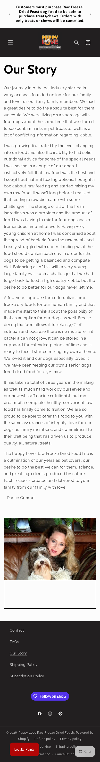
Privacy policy (71, 739)
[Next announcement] (90, 13)
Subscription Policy (27, 676)
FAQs (14, 642)
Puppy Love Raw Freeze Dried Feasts (47, 732)
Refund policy (45, 739)
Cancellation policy (70, 754)
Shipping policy (67, 746)
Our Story (18, 653)
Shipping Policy (23, 664)
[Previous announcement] (9, 13)
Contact (17, 630)
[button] (10, 42)
